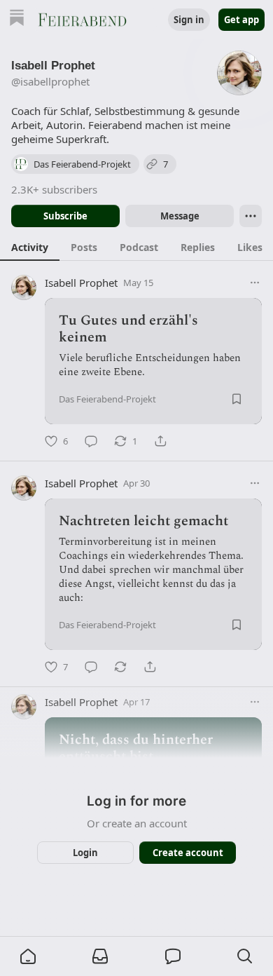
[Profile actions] (250, 216)
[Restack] (120, 667)
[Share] (160, 441)
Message (180, 216)
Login (85, 852)
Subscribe (65, 216)
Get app (241, 19)
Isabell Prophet (81, 283)
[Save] (236, 399)
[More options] (255, 282)
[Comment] (91, 441)
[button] (28, 956)
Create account (188, 852)
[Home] (16, 19)
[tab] (29, 247)
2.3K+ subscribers (54, 189)
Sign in (189, 19)
